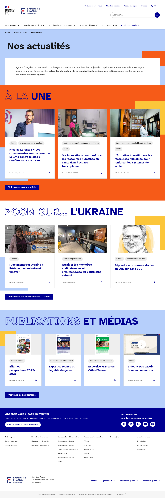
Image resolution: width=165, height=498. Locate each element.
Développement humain (66, 445)
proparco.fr (107, 481)
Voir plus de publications (22, 395)
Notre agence (10, 25)
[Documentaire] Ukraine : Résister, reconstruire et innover (26, 268)
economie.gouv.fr (150, 481)
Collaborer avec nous (93, 6)
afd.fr (93, 481)
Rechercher (157, 15)
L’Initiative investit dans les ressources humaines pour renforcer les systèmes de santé (133, 161)
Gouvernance (62, 453)
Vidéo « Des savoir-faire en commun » (141, 368)
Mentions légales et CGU (47, 494)
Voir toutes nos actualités (22, 187)
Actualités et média (129, 25)
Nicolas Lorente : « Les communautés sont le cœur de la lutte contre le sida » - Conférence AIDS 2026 (29, 155)
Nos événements (142, 445)
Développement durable (66, 441)
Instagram (152, 424)
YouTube (145, 424)
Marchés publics (113, 6)
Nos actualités (141, 441)
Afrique (86, 441)
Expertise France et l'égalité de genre (62, 368)
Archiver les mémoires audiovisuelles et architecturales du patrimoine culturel (81, 270)
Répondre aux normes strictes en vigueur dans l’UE (134, 267)
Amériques (87, 445)
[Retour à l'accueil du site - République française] (30, 11)
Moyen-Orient (88, 457)
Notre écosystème (11, 445)
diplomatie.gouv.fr (127, 481)
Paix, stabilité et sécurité (66, 457)
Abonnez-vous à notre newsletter (23, 425)
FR (155, 6)
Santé (60, 462)
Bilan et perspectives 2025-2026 (22, 370)
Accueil (7, 32)
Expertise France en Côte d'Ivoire (101, 368)
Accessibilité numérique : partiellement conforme (95, 494)
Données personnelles (67, 494)
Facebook (138, 424)
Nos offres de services (32, 25)
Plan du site (120, 494)
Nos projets (112, 25)
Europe (86, 453)
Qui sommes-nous (11, 441)
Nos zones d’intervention (90, 25)
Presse (144, 6)
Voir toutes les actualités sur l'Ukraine (29, 297)
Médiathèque (141, 449)
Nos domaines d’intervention (60, 25)
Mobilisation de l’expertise (40, 445)
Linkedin (131, 424)
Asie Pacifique (89, 449)
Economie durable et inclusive (68, 449)
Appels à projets (130, 6)
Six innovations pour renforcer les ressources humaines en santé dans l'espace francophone (82, 161)
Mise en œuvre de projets (40, 441)
